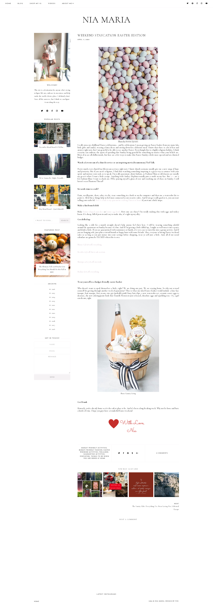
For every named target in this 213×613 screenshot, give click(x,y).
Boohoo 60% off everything (88, 272)
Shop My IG (36, 3)
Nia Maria (107, 19)
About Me (67, 3)
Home (8, 3)
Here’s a (112, 200)
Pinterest (132, 200)
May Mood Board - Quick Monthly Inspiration (53, 209)
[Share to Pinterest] (128, 453)
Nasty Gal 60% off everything (90, 244)
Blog (20, 3)
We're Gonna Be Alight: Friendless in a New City (53, 178)
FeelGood (103, 452)
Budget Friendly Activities (94, 448)
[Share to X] (119, 453)
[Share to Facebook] (123, 453)
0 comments (162, 453)
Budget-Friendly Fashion (91, 450)
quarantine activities (94, 454)
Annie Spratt (132, 141)
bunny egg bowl (113, 212)
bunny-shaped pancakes (92, 212)
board (138, 200)
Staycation (85, 456)
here (172, 176)
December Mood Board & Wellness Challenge (53, 147)
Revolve (81, 252)
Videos (51, 3)
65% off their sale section (94, 252)
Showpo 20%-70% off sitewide (90, 262)
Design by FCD (172, 601)
